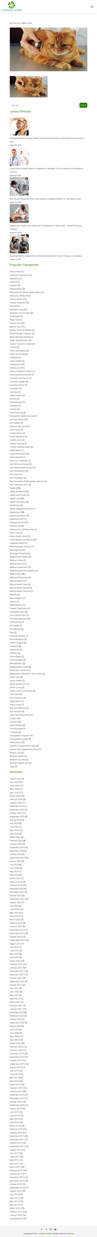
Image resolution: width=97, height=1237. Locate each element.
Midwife (13, 594)
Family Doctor (16, 433)
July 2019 (14, 1071)
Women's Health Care (19, 763)
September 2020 (17, 1023)
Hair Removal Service (19, 464)
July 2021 (14, 988)
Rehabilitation (16, 663)
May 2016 (14, 1201)
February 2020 (16, 1047)
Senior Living (15, 687)
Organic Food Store (18, 608)
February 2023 (16, 923)
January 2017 (16, 1174)
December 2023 (17, 888)
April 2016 (14, 1205)
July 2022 (14, 947)
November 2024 (17, 851)
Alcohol (13, 282)
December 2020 (17, 1012)
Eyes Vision (15, 430)
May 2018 (14, 1119)
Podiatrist (14, 646)
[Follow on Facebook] (41, 1229)
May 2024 (14, 871)
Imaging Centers (17, 543)
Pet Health (14, 625)
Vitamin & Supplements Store (23, 746)
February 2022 (16, 964)
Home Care (15, 533)
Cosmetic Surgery (17, 381)
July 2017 (14, 1153)
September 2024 (17, 858)
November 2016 (17, 1181)
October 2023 (16, 895)
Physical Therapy (17, 636)
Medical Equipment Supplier (22, 570)
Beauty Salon (16, 327)
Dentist (13, 399)
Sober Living (15, 704)
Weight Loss (15, 753)
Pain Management (18, 619)
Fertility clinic (15, 440)
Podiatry (13, 653)
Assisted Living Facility (20, 313)
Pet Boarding (15, 622)
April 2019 (14, 1081)
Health (13, 488)
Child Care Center (17, 354)
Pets (12, 632)
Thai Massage (16, 728)
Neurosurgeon (16, 598)
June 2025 (14, 827)
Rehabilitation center (19, 667)
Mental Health (16, 581)
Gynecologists (16, 457)
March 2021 (15, 1002)
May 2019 (14, 1077)
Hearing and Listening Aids (22, 529)
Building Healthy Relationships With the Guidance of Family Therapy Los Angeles (46, 256)
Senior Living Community (21, 691)
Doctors (13, 409)
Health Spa (15, 505)
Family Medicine (17, 436)
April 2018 (14, 1122)
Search (83, 105)
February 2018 (16, 1129)
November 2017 (17, 1139)
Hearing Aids (15, 526)
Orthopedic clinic (17, 612)
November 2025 (17, 810)
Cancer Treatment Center (21, 344)
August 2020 (15, 1026)
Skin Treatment (16, 698)
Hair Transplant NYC (19, 485)
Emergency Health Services (22, 416)
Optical (13, 601)
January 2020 (16, 1050)
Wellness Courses (17, 759)
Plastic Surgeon (17, 643)
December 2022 (17, 930)
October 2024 (16, 854)
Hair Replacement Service (21, 467)
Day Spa (13, 392)
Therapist (14, 732)
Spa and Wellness (18, 708)
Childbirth (14, 357)
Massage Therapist (18, 553)
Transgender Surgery (19, 739)
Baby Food (14, 320)
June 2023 (14, 909)
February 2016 (16, 1211)
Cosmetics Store (17, 385)
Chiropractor (15, 368)
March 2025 (15, 837)
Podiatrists (14, 649)
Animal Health (16, 299)
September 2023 (17, 899)
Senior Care (15, 677)
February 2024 (16, 882)
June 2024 (14, 868)
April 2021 (14, 999)
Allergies (13, 285)
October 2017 (16, 1143)
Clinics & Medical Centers (21, 371)
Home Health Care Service (21, 539)
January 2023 (16, 926)
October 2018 (16, 1102)
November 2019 (17, 1057)
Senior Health (16, 680)
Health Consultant (18, 502)
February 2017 (16, 1170)
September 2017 (17, 1146)
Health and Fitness (18, 495)
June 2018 (14, 1115)
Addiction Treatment (19, 275)
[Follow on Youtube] (55, 1229)
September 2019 (17, 1064)
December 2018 (17, 1095)
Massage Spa (16, 550)
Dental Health (16, 395)
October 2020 (16, 1019)
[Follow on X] (46, 1229)
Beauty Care (15, 323)
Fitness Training (17, 443)
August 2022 (15, 944)
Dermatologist (16, 402)
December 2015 (17, 1218)
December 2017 (17, 1136)
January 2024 (16, 885)
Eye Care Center (17, 419)
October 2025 (16, 813)
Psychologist (15, 656)
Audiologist (15, 316)
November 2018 (17, 1098)
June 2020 (14, 1033)
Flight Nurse (15, 450)
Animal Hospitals (17, 302)
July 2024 (14, 864)
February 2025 (16, 840)
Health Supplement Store (21, 509)
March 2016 (15, 1208)
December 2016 (17, 1177)
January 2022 (16, 968)
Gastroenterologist (18, 454)
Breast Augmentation (19, 340)
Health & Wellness (18, 491)
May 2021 (14, 995)
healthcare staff (17, 519)
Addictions (14, 278)
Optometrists (15, 605)
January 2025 (16, 844)
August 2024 (15, 861)
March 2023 (15, 919)
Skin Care (14, 694)
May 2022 (14, 954)
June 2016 (14, 1198)
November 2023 (17, 892)
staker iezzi (16, 23)
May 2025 (14, 830)
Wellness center (17, 756)
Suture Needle (16, 725)
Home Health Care (18, 536)
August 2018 (15, 1108)
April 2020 (14, 1040)
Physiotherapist (17, 639)
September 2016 (17, 1187)
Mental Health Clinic (19, 584)
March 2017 (15, 1167)
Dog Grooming (16, 412)
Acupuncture (15, 271)
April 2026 (14, 792)
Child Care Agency (18, 351)
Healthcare (14, 512)
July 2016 (14, 1194)
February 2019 (16, 1088)
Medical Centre (16, 560)
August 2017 (15, 1150)
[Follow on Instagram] (51, 1229)
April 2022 (14, 957)
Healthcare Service (18, 515)
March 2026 (15, 796)
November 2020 (17, 1016)
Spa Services (15, 711)
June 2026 (14, 785)
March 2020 (15, 1043)
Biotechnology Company (21, 333)
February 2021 (16, 1005)
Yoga (12, 766)
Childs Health (16, 361)
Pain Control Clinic (18, 615)
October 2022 (16, 937)
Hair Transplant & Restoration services (27, 481)
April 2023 (14, 916)
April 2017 (14, 1163)
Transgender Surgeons (20, 735)
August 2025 (15, 820)
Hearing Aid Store (17, 522)
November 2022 (17, 933)
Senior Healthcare (18, 684)
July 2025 (14, 823)
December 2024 (17, 847)
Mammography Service (20, 546)
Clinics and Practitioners (20, 375)
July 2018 (14, 1112)
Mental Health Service (19, 588)
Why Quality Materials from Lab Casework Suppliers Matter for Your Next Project (45, 199)
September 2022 (17, 940)
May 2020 (14, 1036)
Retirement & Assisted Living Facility (26, 673)
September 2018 (17, 1105)
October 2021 (16, 978)
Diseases (14, 405)
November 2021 (17, 974)
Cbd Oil (13, 347)
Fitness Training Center (20, 447)
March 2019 (15, 1084)
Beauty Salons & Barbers (21, 330)
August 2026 (15, 779)
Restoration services (19, 670)
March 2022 (15, 961)
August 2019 (15, 1067)
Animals (13, 306)
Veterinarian (15, 742)
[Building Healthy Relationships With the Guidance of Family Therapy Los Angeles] (19, 244)
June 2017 (14, 1157)
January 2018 (16, 1133)
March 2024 (15, 878)
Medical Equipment (18, 567)
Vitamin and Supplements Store (24, 749)
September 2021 (17, 981)
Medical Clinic (16, 564)
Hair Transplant (16, 478)
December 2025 (17, 806)
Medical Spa (15, 574)
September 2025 (17, 816)
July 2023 (14, 906)
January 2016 (16, 1215)
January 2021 (16, 1009)
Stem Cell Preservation (20, 715)
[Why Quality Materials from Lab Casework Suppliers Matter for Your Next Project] (19, 187)
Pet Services (15, 629)
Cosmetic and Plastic (19, 378)
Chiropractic (15, 364)
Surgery (13, 722)
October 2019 (16, 1060)
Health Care (15, 498)
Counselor (14, 388)
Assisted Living (16, 309)
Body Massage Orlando (20, 337)
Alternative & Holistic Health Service (25, 292)
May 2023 (14, 913)
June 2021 (14, 992)
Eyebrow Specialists (19, 426)
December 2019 (17, 1053)
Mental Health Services (20, 591)
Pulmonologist (16, 660)
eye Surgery (15, 423)
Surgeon (13, 718)
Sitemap (70, 1234)
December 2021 (17, 971)
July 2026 (14, 782)
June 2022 (14, 950)
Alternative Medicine (19, 296)
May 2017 (14, 1160)
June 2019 (14, 1074)
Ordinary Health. (45, 1234)
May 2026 (14, 789)
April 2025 (14, 834)
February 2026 (16, 799)
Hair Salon (14, 474)
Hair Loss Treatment (19, 461)
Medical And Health (18, 557)
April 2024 (14, 875)
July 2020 (14, 1029)
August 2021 (15, 985)
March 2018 (15, 1126)
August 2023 (15, 902)
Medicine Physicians (19, 577)
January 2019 (16, 1091)
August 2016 (15, 1191)
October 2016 (16, 1184)
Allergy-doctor (16, 289)
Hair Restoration (17, 471)
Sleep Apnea (15, 701)
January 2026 (16, 803)
